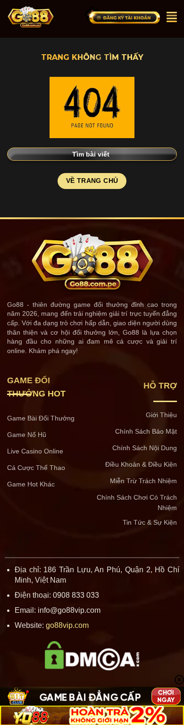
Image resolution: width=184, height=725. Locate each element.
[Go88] (42, 17)
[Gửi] (166, 154)
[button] (172, 17)
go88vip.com (67, 625)
